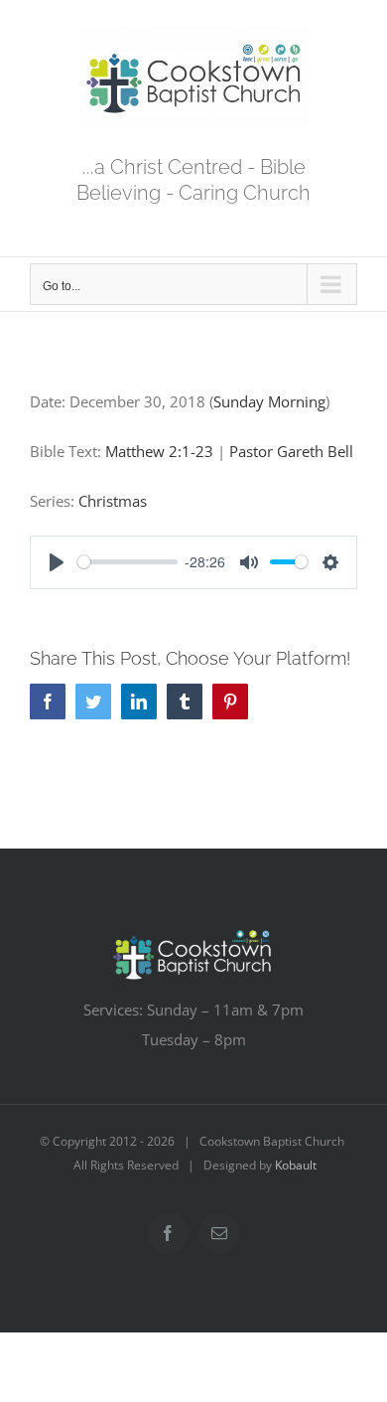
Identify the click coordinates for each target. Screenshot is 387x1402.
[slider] (127, 561)
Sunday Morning (269, 401)
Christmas (112, 501)
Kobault (296, 1165)
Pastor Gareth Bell (291, 451)
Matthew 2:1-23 (159, 451)
